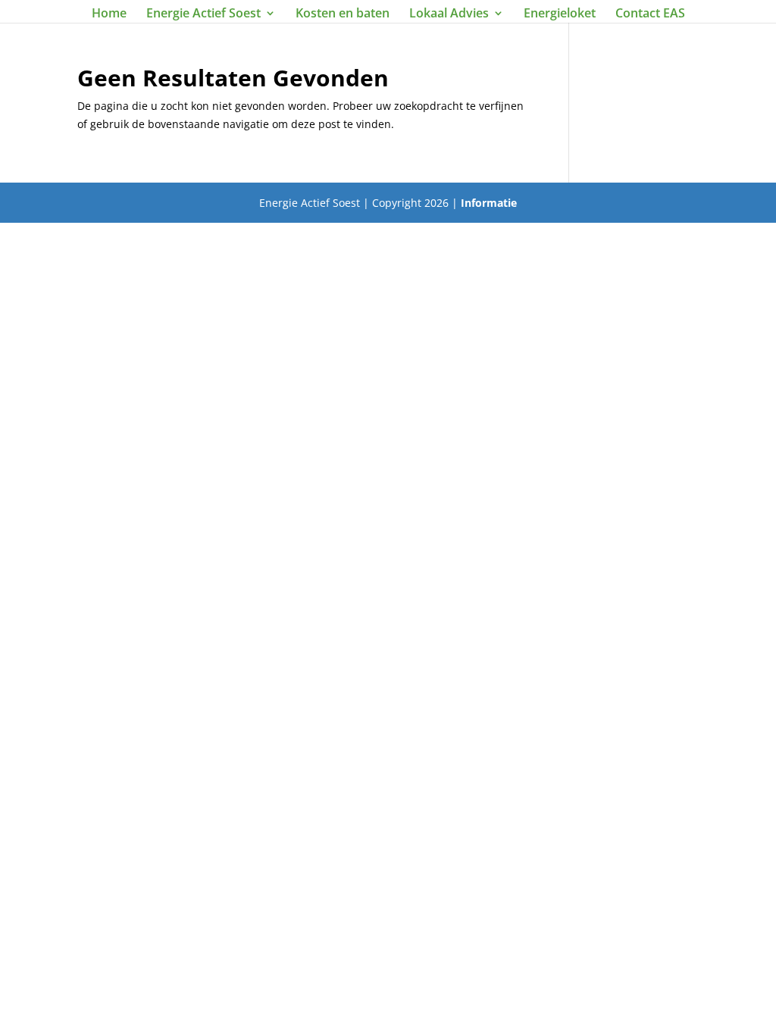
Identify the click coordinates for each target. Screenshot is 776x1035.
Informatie (489, 202)
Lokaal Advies (449, 14)
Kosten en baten (343, 14)
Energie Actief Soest (203, 14)
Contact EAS (650, 14)
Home (109, 14)
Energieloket (560, 14)
